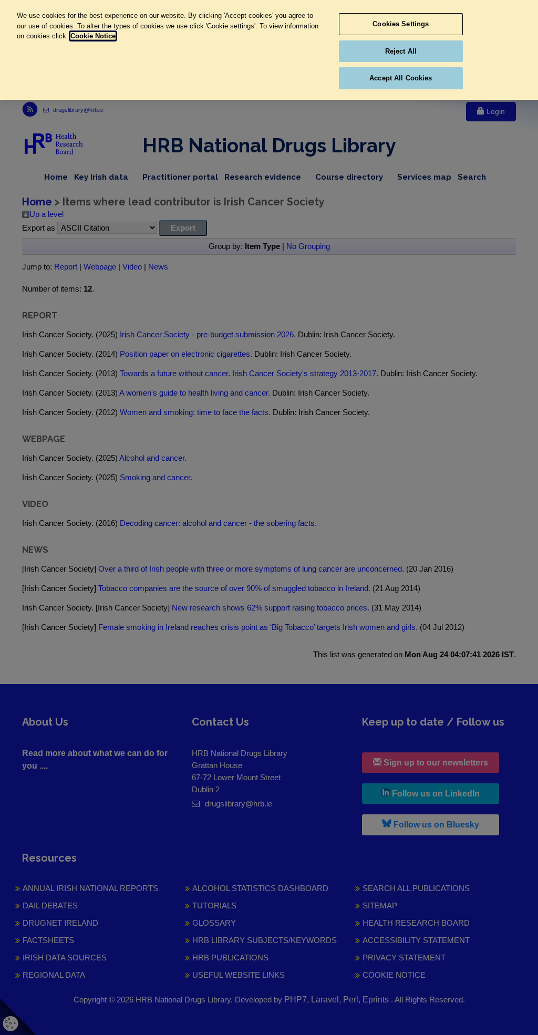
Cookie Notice (93, 36)
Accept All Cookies (400, 78)
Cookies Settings (401, 24)
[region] (269, 50)
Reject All (401, 51)
